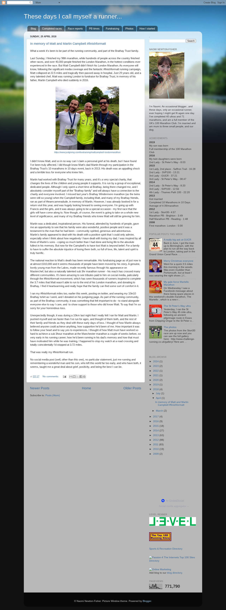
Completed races (52, 28)
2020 (156, 380)
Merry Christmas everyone (178, 261)
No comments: (51, 376)
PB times (94, 28)
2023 (156, 366)
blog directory (174, 572)
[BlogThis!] (74, 376)
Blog (33, 28)
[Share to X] (77, 376)
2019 (156, 384)
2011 (156, 444)
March (160, 410)
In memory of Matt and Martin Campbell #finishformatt (68, 43)
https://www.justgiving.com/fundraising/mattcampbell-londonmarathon (87, 152)
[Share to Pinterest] (84, 376)
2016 (156, 421)
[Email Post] (64, 376)
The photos (170, 327)
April (159, 398)
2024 (156, 361)
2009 (156, 454)
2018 (156, 389)
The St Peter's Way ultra (177, 306)
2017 (156, 416)
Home (86, 388)
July (158, 393)
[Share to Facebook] (81, 376)
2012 (156, 440)
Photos (129, 28)
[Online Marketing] (160, 569)
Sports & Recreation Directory (165, 548)
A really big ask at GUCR (177, 239)
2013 (156, 435)
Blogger (147, 601)
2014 (156, 430)
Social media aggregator (174, 506)
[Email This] (71, 376)
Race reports (75, 28)
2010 (156, 449)
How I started (147, 28)
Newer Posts (39, 388)
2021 (156, 375)
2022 (156, 370)
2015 (156, 426)
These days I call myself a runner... (73, 16)
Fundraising (112, 28)
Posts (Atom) (52, 395)
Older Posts (132, 388)
